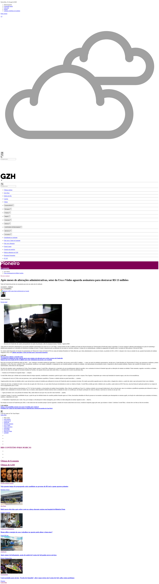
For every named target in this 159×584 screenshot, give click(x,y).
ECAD (6, 258)
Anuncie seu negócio (9, 249)
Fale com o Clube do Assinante (12, 240)
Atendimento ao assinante (10, 237)
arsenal (6, 9)
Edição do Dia (8, 196)
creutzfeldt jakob (8, 6)
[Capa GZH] (79, 163)
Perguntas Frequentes (9, 255)
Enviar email (4, 302)
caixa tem (6, 8)
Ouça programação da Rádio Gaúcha (13, 273)
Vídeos (6, 202)
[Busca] (2, 155)
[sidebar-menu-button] (2, 153)
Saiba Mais (3, 415)
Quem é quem (7, 246)
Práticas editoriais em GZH (11, 252)
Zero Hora (6, 193)
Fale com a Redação (9, 243)
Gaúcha (6, 199)
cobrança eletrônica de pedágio (12, 11)
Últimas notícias (8, 190)
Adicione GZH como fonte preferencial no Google (16, 291)
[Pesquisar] (2, 184)
